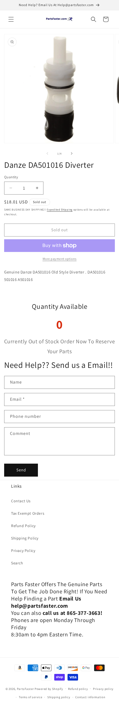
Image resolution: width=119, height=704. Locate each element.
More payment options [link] (60, 259)
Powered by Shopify (49, 688)
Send (21, 469)
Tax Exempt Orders (27, 513)
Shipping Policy (24, 538)
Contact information (90, 697)
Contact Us (21, 500)
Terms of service (30, 697)
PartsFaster (25, 688)
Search (17, 562)
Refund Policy (23, 525)
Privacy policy (103, 689)
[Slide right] (72, 153)
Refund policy (78, 689)
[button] (11, 19)
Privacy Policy (23, 550)
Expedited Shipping (60, 209)
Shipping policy (58, 697)
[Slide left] (47, 153)
